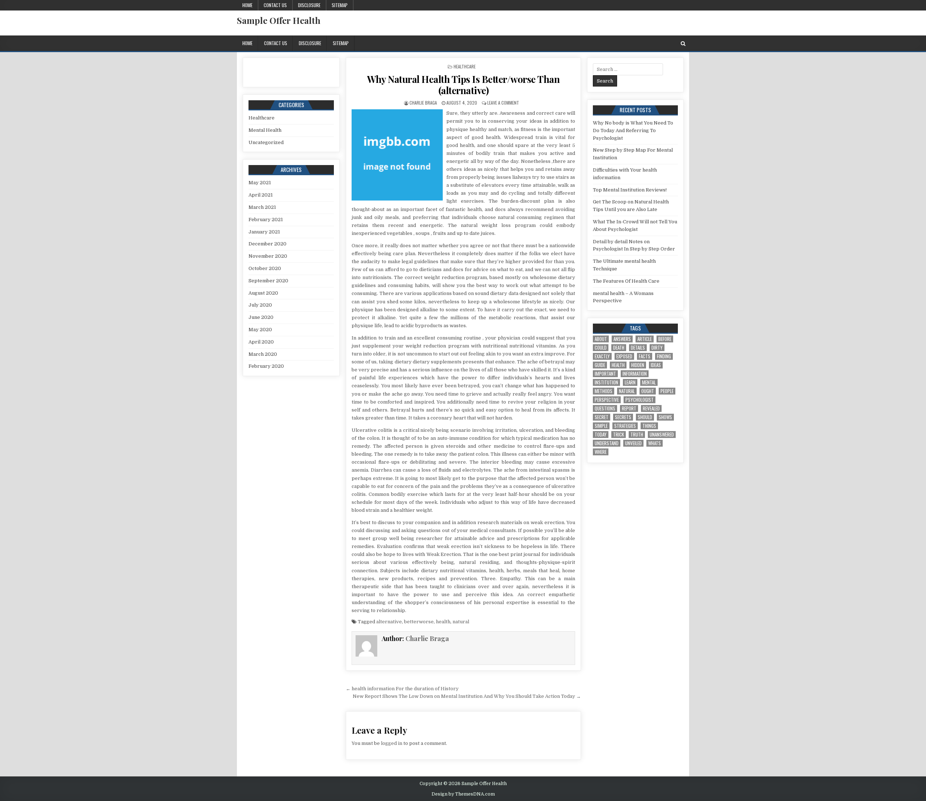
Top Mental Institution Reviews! (630, 190)
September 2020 (268, 280)
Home (247, 5)
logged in (391, 743)
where (601, 451)
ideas (656, 365)
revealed (651, 408)
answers (622, 339)
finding (664, 356)
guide (600, 365)
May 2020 (260, 329)
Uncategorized (266, 142)
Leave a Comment (503, 103)
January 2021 (264, 232)
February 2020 (266, 366)
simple (601, 425)
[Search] (683, 43)
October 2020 (265, 268)
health (443, 621)
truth (636, 434)
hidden (637, 365)
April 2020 (261, 342)
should (645, 417)
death (618, 347)
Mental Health (265, 130)
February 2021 (266, 219)
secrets (623, 417)
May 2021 (260, 182)
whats (654, 443)
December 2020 (267, 243)
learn (630, 382)
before (664, 339)
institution (606, 382)
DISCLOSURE (309, 5)
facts (644, 356)
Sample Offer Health (278, 20)
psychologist (639, 399)
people (667, 391)
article (644, 339)
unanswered (662, 434)
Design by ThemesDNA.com (463, 794)
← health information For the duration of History (402, 688)
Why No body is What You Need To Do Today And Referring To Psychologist (633, 130)
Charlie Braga (423, 103)
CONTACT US (275, 5)
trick (618, 434)
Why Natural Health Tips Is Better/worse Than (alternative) (463, 85)
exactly (602, 356)
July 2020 (260, 305)
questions (605, 408)
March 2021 (262, 207)
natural (461, 621)
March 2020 (263, 354)
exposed (624, 356)
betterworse (419, 621)
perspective (607, 399)
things (649, 425)
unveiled (633, 443)
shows (665, 417)
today (601, 434)
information (635, 373)
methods (603, 391)
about (601, 339)
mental (649, 382)
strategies (625, 425)
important (605, 373)
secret (601, 417)
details (638, 347)
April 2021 (261, 195)
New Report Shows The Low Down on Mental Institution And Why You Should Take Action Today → (467, 696)
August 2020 (263, 293)
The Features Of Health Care (626, 281)
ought (647, 391)
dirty (657, 347)
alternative (389, 621)
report (629, 408)
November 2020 (268, 256)
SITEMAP (340, 5)
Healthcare (465, 66)
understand (607, 443)
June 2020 (261, 317)
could (601, 347)
